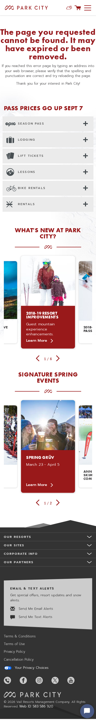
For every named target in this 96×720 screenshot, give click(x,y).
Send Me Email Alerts (35, 608)
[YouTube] (74, 680)
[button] (69, 7)
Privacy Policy (14, 651)
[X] (58, 680)
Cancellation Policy (19, 659)
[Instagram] (43, 680)
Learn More (36, 340)
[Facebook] (27, 680)
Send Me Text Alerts (34, 617)
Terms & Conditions (20, 636)
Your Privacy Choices (30, 668)
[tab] (48, 123)
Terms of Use (14, 643)
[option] (48, 302)
